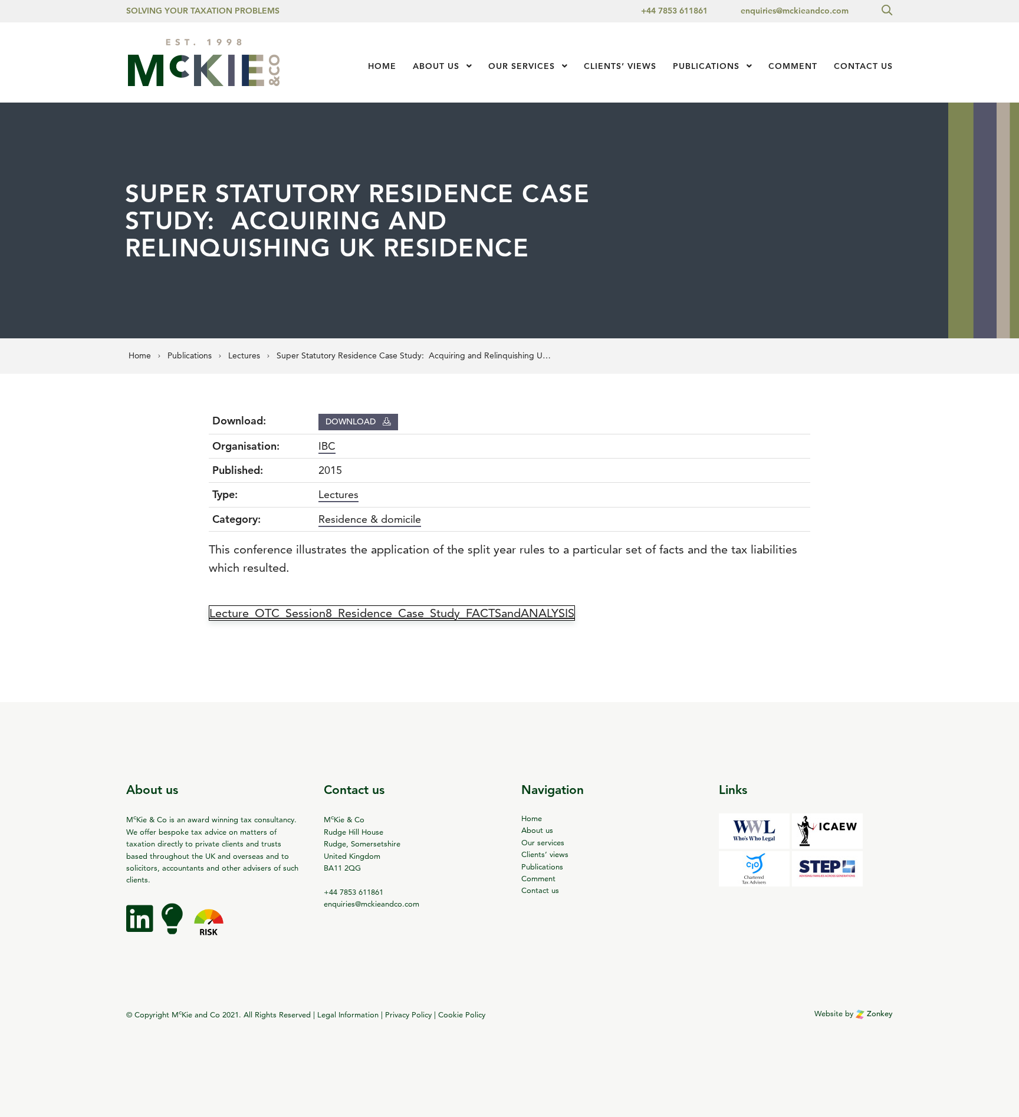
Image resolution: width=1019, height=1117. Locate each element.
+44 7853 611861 (674, 10)
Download (352, 421)
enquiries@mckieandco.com (795, 10)
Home (382, 66)
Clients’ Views (620, 66)
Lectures (338, 494)
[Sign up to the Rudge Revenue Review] (173, 927)
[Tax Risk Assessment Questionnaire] (208, 927)
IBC (327, 446)
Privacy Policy (408, 1014)
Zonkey (878, 1014)
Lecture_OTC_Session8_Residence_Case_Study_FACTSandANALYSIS (391, 613)
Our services (521, 66)
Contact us (863, 66)
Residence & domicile (369, 519)
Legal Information (348, 1014)
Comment (792, 66)
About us (436, 66)
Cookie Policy (461, 1014)
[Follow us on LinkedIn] (141, 927)
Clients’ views (544, 854)
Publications (706, 66)
